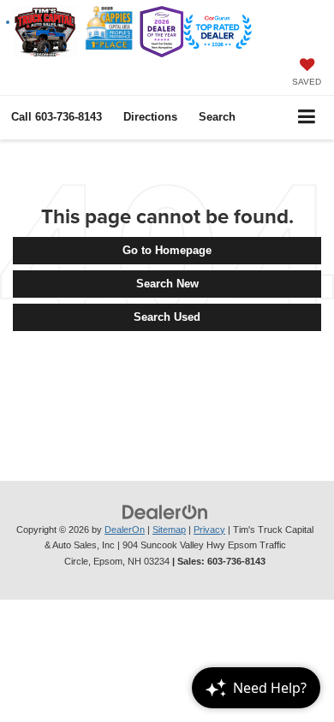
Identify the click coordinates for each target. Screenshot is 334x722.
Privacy (209, 529)
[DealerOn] (165, 511)
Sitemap (169, 529)
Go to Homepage (167, 250)
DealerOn (124, 529)
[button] (56, 117)
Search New (167, 283)
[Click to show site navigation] (307, 117)
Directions (150, 116)
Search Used (167, 317)
